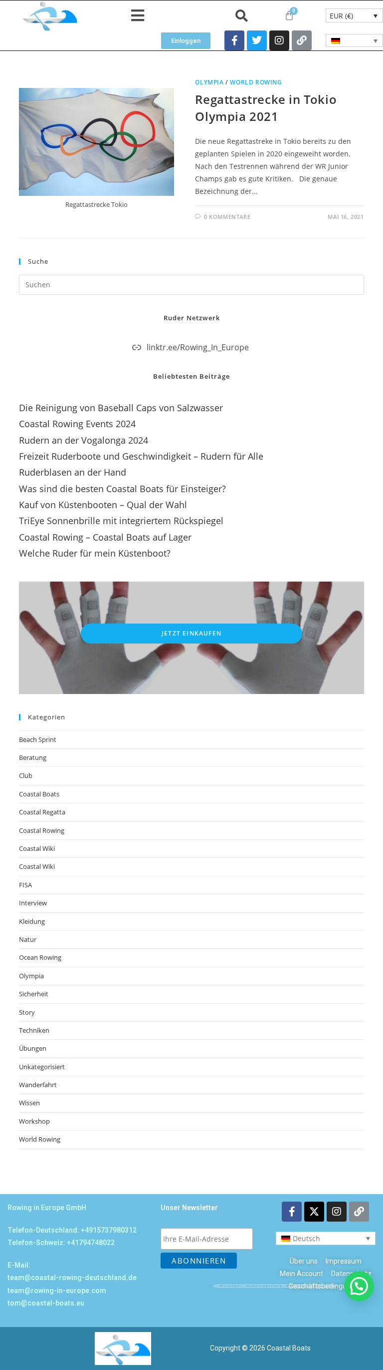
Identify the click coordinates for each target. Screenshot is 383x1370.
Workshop (34, 1121)
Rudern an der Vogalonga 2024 (83, 440)
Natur (27, 939)
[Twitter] (257, 40)
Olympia (209, 82)
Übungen (32, 1048)
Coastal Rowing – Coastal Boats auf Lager (105, 537)
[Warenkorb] (289, 15)
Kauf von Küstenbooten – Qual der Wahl (103, 505)
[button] (138, 15)
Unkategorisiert (42, 1066)
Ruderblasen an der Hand (72, 472)
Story (27, 1012)
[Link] (302, 40)
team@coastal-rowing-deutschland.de (72, 1278)
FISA (25, 884)
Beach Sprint (37, 739)
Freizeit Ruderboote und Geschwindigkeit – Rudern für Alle (141, 456)
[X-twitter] (314, 1212)
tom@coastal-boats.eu (45, 1303)
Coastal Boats (39, 793)
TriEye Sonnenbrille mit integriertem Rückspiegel (121, 521)
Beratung (32, 757)
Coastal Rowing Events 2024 (77, 424)
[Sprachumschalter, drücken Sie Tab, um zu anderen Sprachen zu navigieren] (354, 40)
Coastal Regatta (42, 811)
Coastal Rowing (41, 830)
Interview (33, 902)
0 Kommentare (227, 216)
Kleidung (32, 921)
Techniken (34, 1030)
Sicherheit (33, 993)
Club (25, 775)
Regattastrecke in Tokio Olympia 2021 (266, 107)
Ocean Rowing (40, 957)
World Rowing (256, 82)
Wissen (29, 1102)
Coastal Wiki (37, 848)
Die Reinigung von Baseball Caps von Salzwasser (121, 408)
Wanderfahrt (38, 1084)
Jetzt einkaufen (191, 633)
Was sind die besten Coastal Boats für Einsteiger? (122, 489)
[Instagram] (279, 40)
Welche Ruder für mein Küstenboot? (95, 553)
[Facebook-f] (234, 40)
